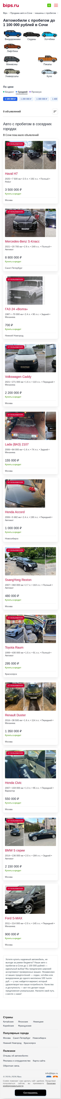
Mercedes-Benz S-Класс (22, 241)
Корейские (8, 1025)
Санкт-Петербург (21, 1038)
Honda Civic (13, 782)
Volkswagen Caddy (18, 376)
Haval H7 (11, 173)
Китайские (8, 1021)
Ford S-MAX (13, 918)
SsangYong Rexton (18, 580)
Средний (23, 92)
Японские (23, 1021)
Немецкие (38, 1021)
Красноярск (30, 1043)
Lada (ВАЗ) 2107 (17, 444)
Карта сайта (39, 1060)
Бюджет (9, 92)
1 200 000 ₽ (26, 99)
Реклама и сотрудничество (16, 1060)
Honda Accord (15, 512)
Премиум (36, 92)
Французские (24, 1025)
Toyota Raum (14, 647)
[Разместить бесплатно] (49, 5)
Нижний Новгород (12, 1043)
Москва (7, 1038)
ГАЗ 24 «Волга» (16, 309)
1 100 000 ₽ (10, 99)
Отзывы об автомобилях (15, 1055)
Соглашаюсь (30, 1092)
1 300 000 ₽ (41, 99)
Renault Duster (15, 715)
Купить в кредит (13, 193)
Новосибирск (39, 1038)
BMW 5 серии (15, 850)
